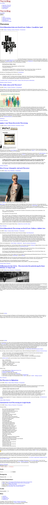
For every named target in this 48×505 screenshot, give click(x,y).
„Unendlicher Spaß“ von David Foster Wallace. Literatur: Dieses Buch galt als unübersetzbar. (17, 80)
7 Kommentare (18, 170)
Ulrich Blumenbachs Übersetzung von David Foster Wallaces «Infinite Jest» (22, 228)
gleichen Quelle (5, 358)
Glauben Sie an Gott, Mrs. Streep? (24, 223)
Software (10, 404)
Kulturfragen (15, 255)
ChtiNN (24, 375)
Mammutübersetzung (24, 246)
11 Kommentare (18, 270)
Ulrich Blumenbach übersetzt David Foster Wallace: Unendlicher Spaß (21, 27)
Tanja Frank (3, 343)
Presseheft (4, 372)
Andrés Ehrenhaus (42, 153)
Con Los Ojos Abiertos (34, 460)
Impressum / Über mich (6, 5)
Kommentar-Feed (5, 498)
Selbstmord (33, 245)
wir (36, 450)
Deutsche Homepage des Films (8, 371)
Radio (12, 230)
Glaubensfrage (34, 205)
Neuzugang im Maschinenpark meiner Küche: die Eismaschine (20, 481)
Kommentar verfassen (20, 125)
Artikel (9, 382)
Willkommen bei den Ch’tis (16, 370)
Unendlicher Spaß (8, 61)
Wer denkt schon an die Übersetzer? (11, 85)
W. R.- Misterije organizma (23, 461)
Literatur (13, 29)
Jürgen (3, 482)
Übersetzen (17, 29)
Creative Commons (17, 502)
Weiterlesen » (2, 118)
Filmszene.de (17, 373)
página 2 (33, 150)
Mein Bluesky (5, 8)
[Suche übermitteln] (11, 471)
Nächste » (12, 466)
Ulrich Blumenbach (30, 232)
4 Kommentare (22, 29)
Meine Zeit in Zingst (13, 484)
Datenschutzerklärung (6, 6)
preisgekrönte (30, 61)
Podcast (23, 255)
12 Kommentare (19, 87)
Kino (9, 170)
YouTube (5, 313)
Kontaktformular (5, 7)
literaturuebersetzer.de (8, 116)
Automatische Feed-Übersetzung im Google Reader (15, 402)
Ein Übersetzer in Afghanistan (9, 380)
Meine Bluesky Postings (6, 21)
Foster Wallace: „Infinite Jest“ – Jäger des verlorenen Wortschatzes (23, 243)
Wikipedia (4, 202)
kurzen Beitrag (13, 150)
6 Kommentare (19, 404)
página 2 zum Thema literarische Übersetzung (14, 123)
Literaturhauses (21, 72)
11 (9, 466)
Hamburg (9, 29)
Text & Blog (2, 3)
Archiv (3, 17)
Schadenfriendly (25, 374)
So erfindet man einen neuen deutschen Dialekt (34, 348)
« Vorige (1, 466)
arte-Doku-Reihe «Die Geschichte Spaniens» (17, 485)
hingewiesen (12, 60)
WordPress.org (5, 499)
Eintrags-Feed (4, 497)
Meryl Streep (2, 204)
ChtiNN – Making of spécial (36, 375)
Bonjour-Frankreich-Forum (42, 350)
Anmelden (4, 496)
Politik (12, 382)
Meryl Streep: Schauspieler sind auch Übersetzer (15, 168)
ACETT (23, 154)
